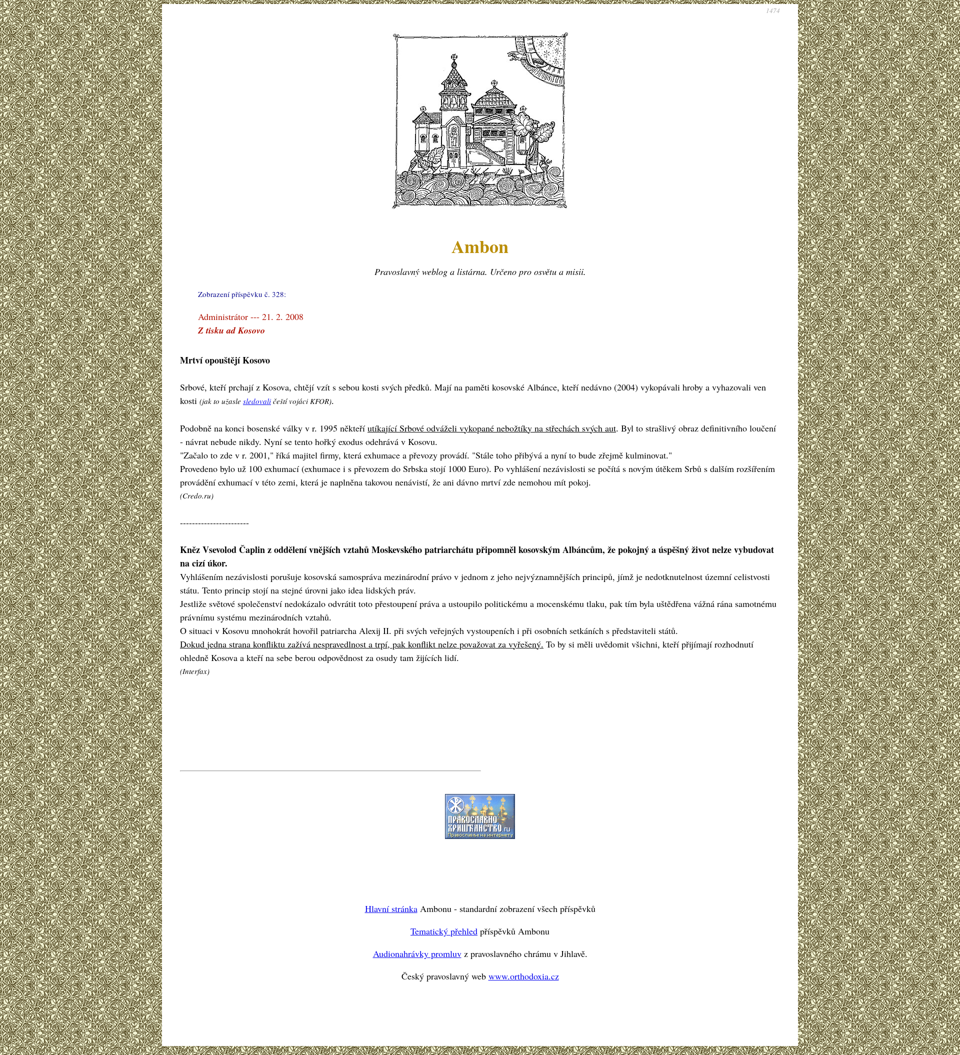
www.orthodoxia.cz (523, 976)
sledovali (257, 401)
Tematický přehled (444, 931)
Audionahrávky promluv (417, 954)
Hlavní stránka (391, 908)
